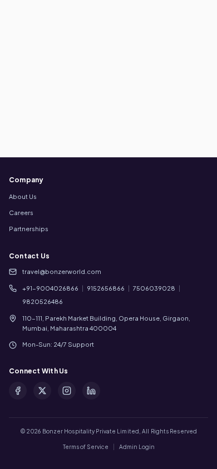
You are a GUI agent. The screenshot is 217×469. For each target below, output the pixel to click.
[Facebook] (18, 391)
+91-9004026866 (50, 288)
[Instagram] (67, 391)
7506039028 (154, 288)
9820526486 (42, 301)
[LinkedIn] (91, 391)
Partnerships (28, 228)
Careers (21, 212)
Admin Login (137, 446)
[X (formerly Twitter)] (42, 391)
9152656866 (106, 288)
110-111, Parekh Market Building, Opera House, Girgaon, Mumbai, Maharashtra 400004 (106, 323)
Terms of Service (85, 446)
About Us (23, 196)
